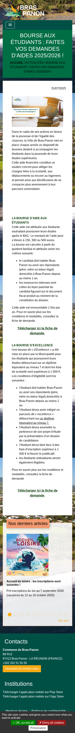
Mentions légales (17, 710)
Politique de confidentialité (48, 710)
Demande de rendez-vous (22, 668)
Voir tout (63, 620)
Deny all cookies (53, 722)
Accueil (16, 62)
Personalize (38, 728)
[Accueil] (23, 10)
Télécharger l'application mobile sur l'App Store (33, 696)
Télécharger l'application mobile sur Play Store (33, 692)
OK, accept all (24, 722)
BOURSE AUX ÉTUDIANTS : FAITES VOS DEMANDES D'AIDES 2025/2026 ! (38, 67)
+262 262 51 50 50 (15, 663)
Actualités (34, 62)
